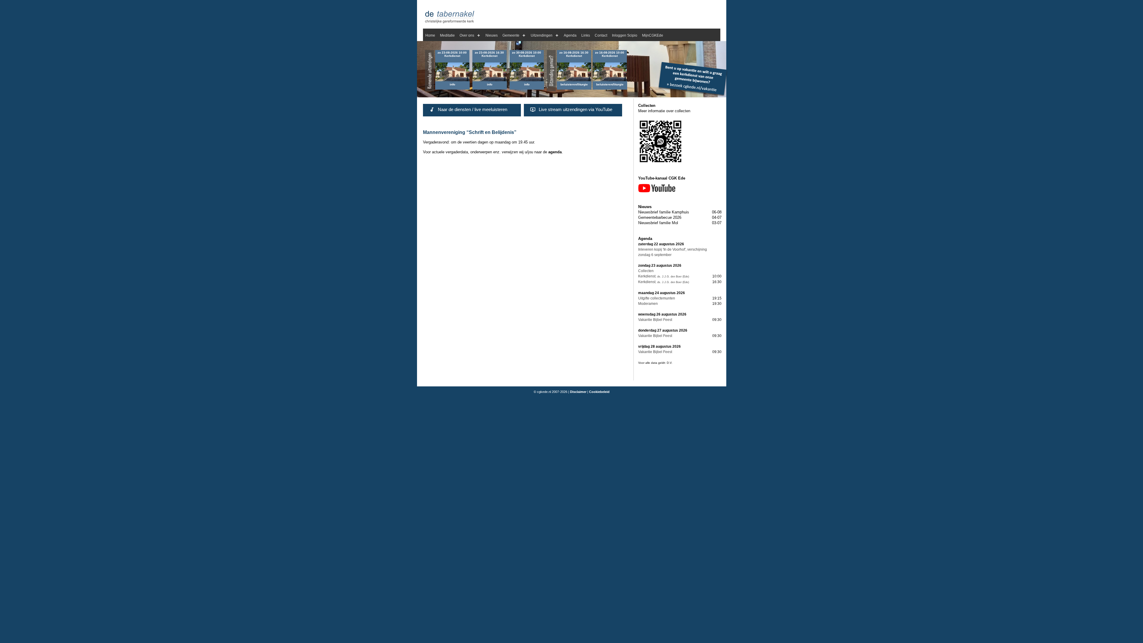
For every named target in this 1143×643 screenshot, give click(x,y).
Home (430, 35)
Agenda (570, 35)
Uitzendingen (541, 35)
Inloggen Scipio (624, 35)
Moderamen (648, 304)
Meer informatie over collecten (664, 111)
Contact (601, 35)
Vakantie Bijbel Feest (655, 320)
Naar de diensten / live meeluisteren (472, 109)
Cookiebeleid (599, 392)
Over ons (467, 35)
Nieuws (491, 35)
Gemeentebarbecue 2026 (659, 217)
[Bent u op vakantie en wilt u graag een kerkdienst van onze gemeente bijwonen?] (692, 95)
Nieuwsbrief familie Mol (658, 223)
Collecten (646, 271)
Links (585, 35)
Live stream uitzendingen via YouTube (575, 109)
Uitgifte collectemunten (656, 298)
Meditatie (447, 35)
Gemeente (510, 35)
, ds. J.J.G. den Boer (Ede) (672, 276)
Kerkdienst (646, 276)
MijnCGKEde (652, 35)
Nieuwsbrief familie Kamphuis (663, 212)
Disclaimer (578, 392)
